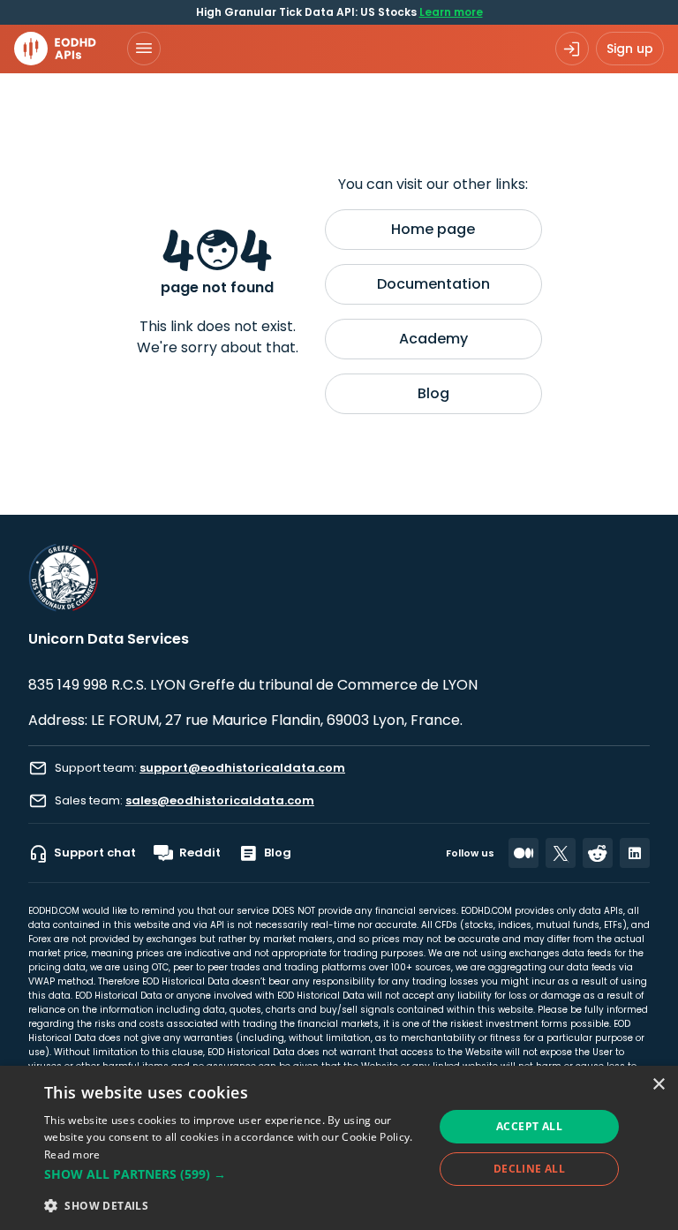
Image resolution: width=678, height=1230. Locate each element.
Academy (433, 338)
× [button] (658, 1084)
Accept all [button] (529, 1126)
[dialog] (339, 1148)
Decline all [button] (529, 1168)
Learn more (451, 11)
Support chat (95, 852)
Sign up (629, 48)
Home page (433, 229)
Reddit (200, 852)
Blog (433, 393)
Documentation (433, 284)
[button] (233, 1174)
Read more (72, 1154)
